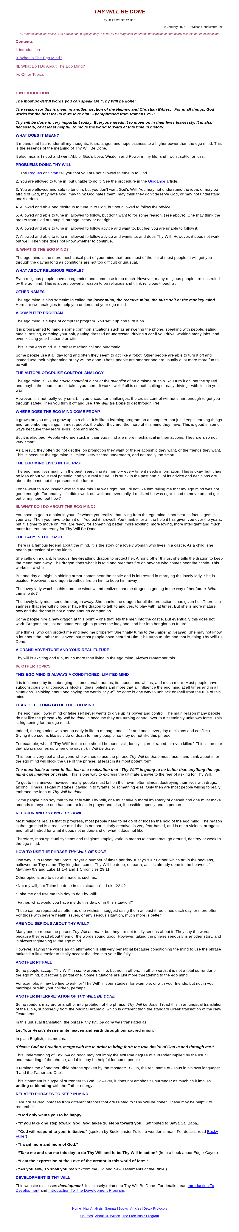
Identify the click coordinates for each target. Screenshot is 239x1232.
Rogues (35, 173)
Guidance (156, 181)
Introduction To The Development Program (86, 1190)
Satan (53, 173)
